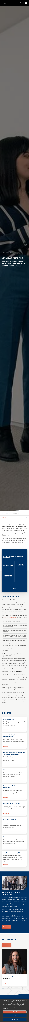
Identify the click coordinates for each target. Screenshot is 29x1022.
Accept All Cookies (14, 1019)
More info (5, 729)
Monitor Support (15, 513)
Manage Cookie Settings (15, 1011)
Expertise (8, 513)
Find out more (6, 926)
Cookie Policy (5, 1008)
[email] (4, 983)
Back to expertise (7, 252)
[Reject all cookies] (26, 1000)
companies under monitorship (9, 617)
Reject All (14, 1015)
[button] (13, 588)
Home (3, 513)
